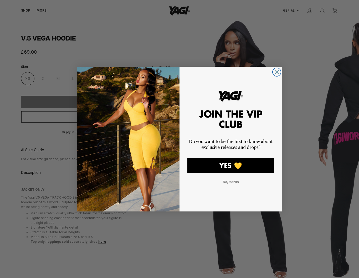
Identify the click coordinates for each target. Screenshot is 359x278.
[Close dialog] (277, 72)
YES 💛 (230, 165)
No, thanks (231, 182)
